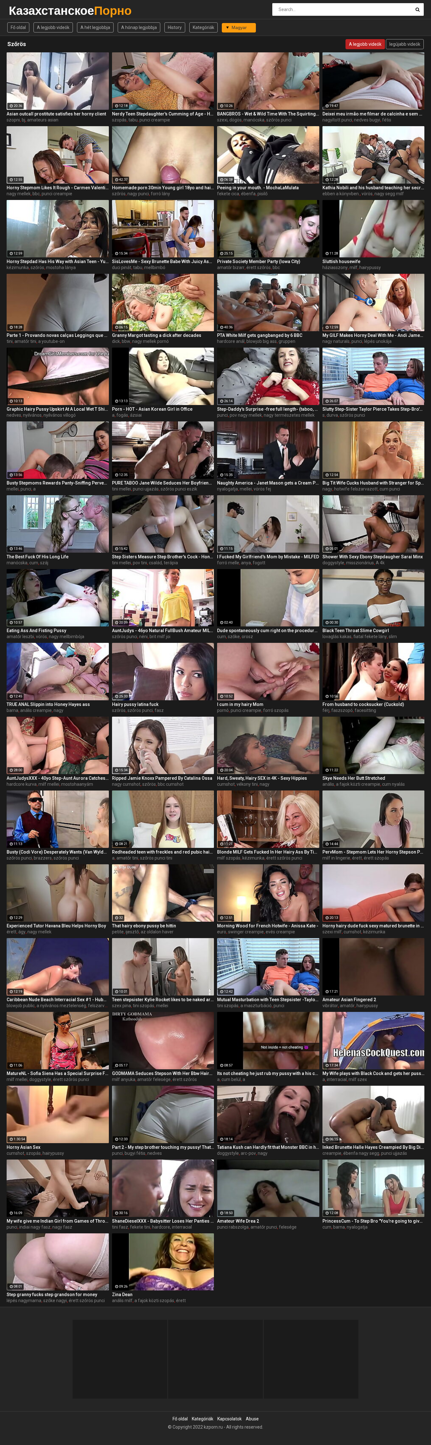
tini (10, 341)
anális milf (122, 1300)
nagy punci (138, 193)
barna (12, 710)
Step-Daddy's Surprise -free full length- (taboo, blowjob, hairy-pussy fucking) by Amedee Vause (268, 409)
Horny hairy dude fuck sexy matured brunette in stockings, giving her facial (373, 925)
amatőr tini (25, 341)
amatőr (347, 1005)
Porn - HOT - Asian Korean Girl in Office (152, 409)
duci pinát (121, 267)
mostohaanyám (77, 784)
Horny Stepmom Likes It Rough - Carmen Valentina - (58, 187)
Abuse (252, 1418)
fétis (386, 119)
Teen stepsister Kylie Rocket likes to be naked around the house (163, 999)
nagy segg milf (389, 193)
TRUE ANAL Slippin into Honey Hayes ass (48, 704)
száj (44, 562)
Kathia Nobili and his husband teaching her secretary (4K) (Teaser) (373, 187)
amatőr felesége (154, 1079)
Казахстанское (25, 10)
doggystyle (333, 562)
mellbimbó (154, 267)
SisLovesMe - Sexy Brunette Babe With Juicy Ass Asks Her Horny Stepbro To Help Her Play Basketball (163, 261)
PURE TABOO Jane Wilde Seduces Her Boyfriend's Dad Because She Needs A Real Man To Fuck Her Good (163, 482)
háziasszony (335, 267)
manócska (254, 119)
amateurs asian (42, 119)
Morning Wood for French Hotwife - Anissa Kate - (267, 925)
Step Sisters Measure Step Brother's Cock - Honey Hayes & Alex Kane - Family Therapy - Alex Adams (163, 556)
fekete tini (140, 1227)
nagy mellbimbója (66, 636)
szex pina (121, 1005)
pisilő (262, 193)
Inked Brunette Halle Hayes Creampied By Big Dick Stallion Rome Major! (373, 1147)
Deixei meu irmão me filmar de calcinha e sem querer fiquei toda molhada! (373, 113)
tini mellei (121, 488)
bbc (36, 193)
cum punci (390, 488)
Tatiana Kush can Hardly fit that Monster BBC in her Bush (268, 1147)
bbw (126, 341)
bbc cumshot (171, 784)
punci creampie (154, 119)
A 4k (380, 562)
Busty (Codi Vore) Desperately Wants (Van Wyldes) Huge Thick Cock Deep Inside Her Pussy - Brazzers (58, 852)
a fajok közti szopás (154, 1300)
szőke (234, 636)
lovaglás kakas (336, 636)
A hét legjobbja (95, 27)
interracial (337, 1079)
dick (116, 341)
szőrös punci (279, 119)
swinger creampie (246, 931)
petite (118, 931)
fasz (159, 710)
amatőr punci (264, 1227)
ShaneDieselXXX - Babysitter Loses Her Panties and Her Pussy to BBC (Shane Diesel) (163, 1221)
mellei (13, 488)
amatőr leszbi (20, 636)
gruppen (287, 341)
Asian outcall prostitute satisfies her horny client (56, 113)
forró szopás (276, 710)
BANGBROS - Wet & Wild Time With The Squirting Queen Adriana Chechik (268, 113)
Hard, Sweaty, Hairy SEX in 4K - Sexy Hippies (262, 778)
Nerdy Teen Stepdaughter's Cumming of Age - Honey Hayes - (163, 113)
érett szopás (376, 858)
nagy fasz (62, 1227)
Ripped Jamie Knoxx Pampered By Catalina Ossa (162, 778)
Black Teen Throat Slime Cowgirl (355, 630)
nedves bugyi (367, 119)
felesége (288, 1227)
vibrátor (330, 1005)
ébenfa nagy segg (361, 1153)
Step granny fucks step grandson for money (52, 1294)
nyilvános (32, 415)
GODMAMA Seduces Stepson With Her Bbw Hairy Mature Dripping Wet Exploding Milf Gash (163, 1073)
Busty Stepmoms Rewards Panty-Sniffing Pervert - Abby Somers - (58, 482)
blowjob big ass (261, 341)
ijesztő (132, 931)
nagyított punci (337, 119)
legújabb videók (404, 44)
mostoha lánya (61, 267)
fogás (122, 415)
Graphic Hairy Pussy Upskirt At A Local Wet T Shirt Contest (58, 409)
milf (353, 267)
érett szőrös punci (284, 858)
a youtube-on (51, 341)
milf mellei (48, 784)
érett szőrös (258, 267)
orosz (247, 636)
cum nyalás (393, 784)
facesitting (365, 710)
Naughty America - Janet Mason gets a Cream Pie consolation (268, 482)
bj (23, 119)
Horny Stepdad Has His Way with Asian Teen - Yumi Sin (58, 261)
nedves (14, 415)
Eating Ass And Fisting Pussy (36, 630)
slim (393, 636)
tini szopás (143, 1005)
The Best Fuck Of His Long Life (37, 556)
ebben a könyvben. (341, 193)
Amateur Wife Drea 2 (238, 1221)
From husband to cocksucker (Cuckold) (363, 704)
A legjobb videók (53, 27)
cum (33, 562)
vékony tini (247, 784)
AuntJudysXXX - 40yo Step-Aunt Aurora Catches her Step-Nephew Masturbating (58, 778)
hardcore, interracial (172, 1227)
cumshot (226, 784)
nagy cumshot (126, 784)
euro (221, 931)
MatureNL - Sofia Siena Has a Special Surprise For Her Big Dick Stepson (58, 1073)
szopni (13, 119)
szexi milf (332, 931)
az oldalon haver (157, 931)
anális (328, 784)
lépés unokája (378, 341)
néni (143, 636)
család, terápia (163, 562)
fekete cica (228, 193)
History (175, 27)
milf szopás (228, 858)
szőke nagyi (55, 1300)
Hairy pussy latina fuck (135, 704)
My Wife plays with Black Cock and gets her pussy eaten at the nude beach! (373, 1073)
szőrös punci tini (156, 858)
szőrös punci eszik (179, 488)
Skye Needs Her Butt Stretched (353, 778)
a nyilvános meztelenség (61, 1005)
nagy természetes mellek (289, 415)
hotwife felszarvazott (356, 488)
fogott (259, 562)
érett (357, 858)
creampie (331, 1153)
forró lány (160, 193)
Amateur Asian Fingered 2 (349, 999)
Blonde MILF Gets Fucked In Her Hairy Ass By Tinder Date (268, 852)
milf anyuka (123, 1079)
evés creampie (280, 931)
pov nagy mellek (246, 415)
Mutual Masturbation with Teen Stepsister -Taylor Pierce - (268, 999)
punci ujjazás (146, 488)
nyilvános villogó (60, 415)
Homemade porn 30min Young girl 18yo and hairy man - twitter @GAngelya (163, 187)
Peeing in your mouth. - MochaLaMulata (258, 187)
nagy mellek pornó (150, 341)
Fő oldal (18, 27)
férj (325, 710)
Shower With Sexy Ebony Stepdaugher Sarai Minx (372, 556)
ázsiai (136, 415)
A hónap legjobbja (139, 27)
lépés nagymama (24, 1300)
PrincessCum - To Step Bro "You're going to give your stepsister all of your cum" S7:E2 (373, 1221)
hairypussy (370, 267)
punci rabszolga (233, 1227)
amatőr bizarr (231, 267)
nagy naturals (336, 341)
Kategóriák (203, 27)
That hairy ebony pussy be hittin (144, 925)
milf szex (358, 1079)
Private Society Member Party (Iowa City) (258, 261)
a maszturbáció (256, 1005)
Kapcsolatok (229, 1418)
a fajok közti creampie (358, 784)
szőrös (119, 193)
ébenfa (248, 193)
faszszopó (342, 710)
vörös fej (262, 488)
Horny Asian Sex (23, 1147)
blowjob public (21, 1005)
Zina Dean (122, 1294)
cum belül (231, 1079)
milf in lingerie (336, 858)
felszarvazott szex (107, 1005)
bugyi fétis (135, 1153)
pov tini (140, 562)
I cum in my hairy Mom (240, 704)
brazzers (43, 858)
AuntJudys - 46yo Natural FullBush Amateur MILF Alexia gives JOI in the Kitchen (163, 630)
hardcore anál (231, 341)
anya (246, 562)
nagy (327, 488)
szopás (119, 119)
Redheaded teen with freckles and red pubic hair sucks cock (163, 852)
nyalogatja (227, 488)
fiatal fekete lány (370, 636)
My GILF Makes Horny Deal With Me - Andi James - (373, 335)
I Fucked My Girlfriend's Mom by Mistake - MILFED (268, 556)
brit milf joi (160, 636)
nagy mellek (19, 193)
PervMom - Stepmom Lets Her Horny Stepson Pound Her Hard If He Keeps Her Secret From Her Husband (373, 852)
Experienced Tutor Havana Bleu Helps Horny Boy (56, 925)
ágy (22, 931)
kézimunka (18, 267)
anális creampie (36, 710)
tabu (133, 119)
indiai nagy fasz (34, 1227)
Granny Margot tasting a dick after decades (156, 335)
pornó (223, 710)
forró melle (228, 562)
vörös (367, 193)
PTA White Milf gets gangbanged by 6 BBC (259, 335)
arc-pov (248, 1153)
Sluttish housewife (341, 261)
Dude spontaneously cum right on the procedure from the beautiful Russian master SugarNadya (268, 630)
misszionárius (360, 562)
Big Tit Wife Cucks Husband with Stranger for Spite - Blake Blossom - (373, 482)
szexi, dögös (229, 119)
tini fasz (120, 1227)
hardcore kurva (22, 784)
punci (356, 341)
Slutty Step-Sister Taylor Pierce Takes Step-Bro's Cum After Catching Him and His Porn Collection (373, 409)
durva (332, 415)
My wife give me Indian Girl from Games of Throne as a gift (58, 1221)
